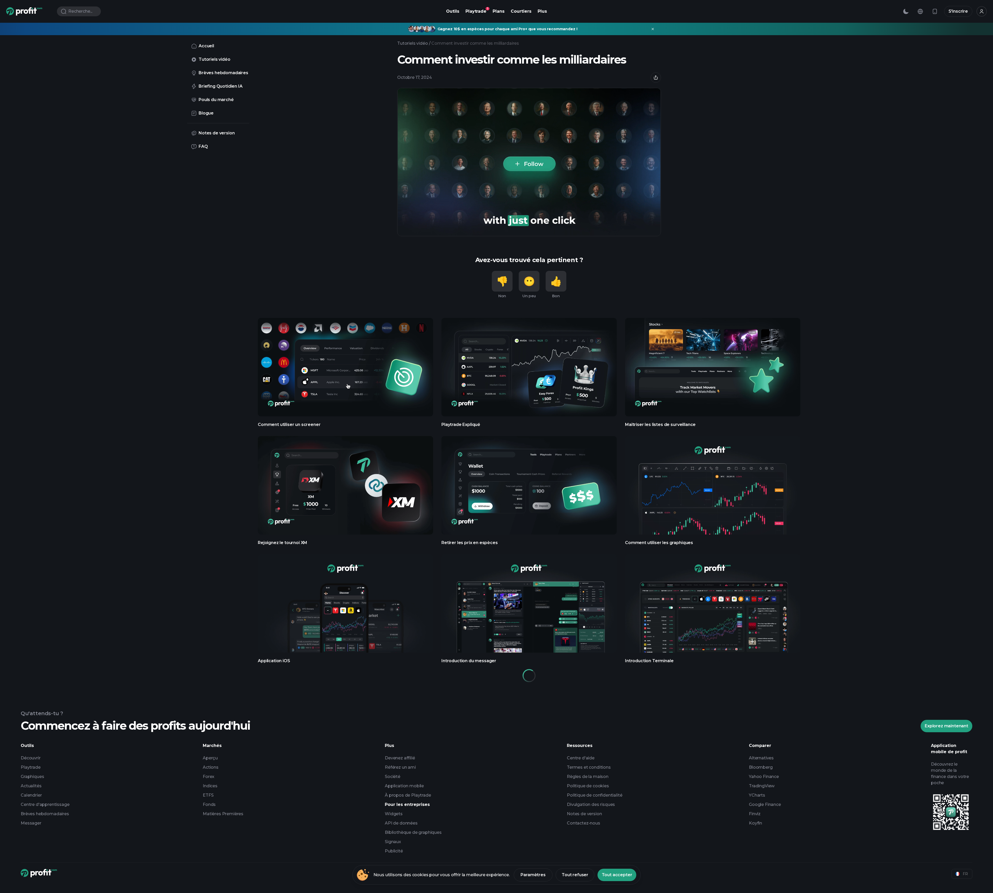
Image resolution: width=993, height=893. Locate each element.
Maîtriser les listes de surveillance (712, 373)
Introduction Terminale (712, 609)
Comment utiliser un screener (345, 373)
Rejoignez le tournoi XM (345, 491)
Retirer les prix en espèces (529, 491)
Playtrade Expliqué (529, 373)
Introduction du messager (529, 609)
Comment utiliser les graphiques (712, 491)
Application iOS (345, 609)
